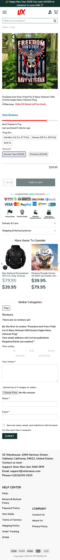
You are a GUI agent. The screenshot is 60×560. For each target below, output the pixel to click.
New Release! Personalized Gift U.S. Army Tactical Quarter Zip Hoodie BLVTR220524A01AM (15, 274)
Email (6, 411)
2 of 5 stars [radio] (23, 350)
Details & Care (10, 223)
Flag (12, 27)
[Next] (58, 270)
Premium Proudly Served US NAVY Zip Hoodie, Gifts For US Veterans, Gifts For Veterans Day (44, 274)
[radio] (16, 137)
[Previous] (2, 270)
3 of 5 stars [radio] (41, 350)
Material (6, 149)
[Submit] (54, 21)
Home (5, 27)
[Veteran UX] (21, 12)
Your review (9, 361)
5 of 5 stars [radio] (32, 355)
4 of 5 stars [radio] (9, 355)
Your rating (8, 346)
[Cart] (56, 12)
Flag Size (7, 133)
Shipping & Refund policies (16, 230)
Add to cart (35, 182)
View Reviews (10, 114)
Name (6, 398)
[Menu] (4, 12)
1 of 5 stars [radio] (7, 350)
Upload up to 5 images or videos (19, 387)
